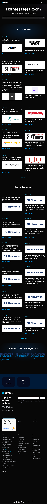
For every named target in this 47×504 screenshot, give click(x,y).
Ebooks (33, 447)
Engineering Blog (21, 449)
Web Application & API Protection (9, 461)
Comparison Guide (36, 439)
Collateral (34, 441)
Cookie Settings (37, 499)
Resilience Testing (5, 447)
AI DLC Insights (5, 457)
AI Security (4, 463)
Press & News (5, 476)
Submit (42, 397)
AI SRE (3, 449)
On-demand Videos (36, 452)
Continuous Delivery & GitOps (8, 437)
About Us (4, 474)
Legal (3, 488)
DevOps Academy (36, 445)
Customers (34, 443)
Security (3, 486)
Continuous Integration (6, 439)
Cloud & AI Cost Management (8, 465)
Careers (3, 480)
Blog (33, 437)
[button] (41, 2)
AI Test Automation (6, 467)
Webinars (34, 454)
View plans (34, 421)
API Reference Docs (22, 447)
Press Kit (4, 490)
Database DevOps (5, 451)
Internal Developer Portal (7, 455)
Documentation (21, 437)
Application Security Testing (7, 459)
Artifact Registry (5, 453)
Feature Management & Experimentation (7, 442)
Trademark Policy (5, 484)
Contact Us (4, 482)
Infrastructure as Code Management (6, 445)
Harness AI (20, 421)
